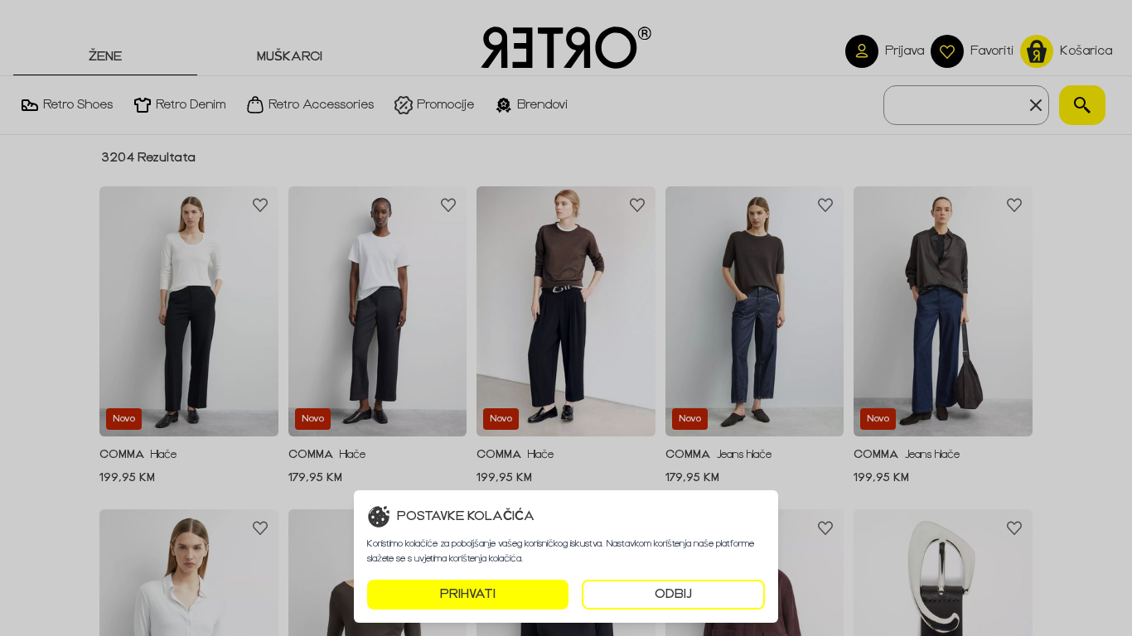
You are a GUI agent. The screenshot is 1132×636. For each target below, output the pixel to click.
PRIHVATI (468, 594)
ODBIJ (673, 594)
